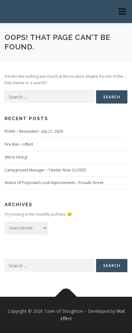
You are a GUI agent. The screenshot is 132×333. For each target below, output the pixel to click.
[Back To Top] (66, 297)
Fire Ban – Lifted (19, 144)
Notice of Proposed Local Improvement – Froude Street (54, 182)
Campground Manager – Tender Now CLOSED (45, 170)
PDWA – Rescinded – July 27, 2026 (34, 131)
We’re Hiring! (16, 157)
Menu (122, 11)
